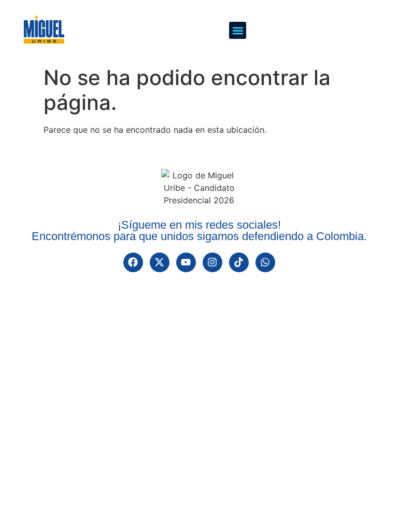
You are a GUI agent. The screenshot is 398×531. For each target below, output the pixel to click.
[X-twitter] (159, 262)
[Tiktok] (239, 262)
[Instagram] (212, 262)
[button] (237, 30)
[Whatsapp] (265, 262)
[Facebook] (133, 262)
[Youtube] (186, 262)
